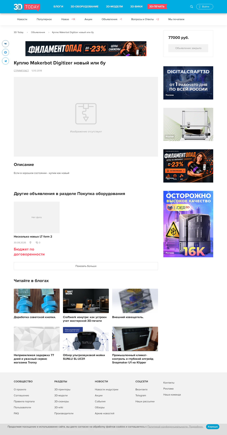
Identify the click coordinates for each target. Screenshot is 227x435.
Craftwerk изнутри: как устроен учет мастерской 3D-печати (85, 319)
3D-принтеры (62, 389)
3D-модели (61, 395)
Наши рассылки (145, 401)
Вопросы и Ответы (145, 19)
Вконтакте (141, 389)
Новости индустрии (106, 389)
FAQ (16, 413)
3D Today (18, 32)
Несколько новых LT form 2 (33, 237)
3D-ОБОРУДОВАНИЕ (85, 6)
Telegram (140, 395)
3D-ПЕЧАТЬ (157, 6)
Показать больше (86, 266)
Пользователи (22, 407)
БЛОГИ (58, 6)
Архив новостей (104, 413)
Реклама (32, 51)
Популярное (44, 19)
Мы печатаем (176, 19)
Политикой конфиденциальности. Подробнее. (175, 426)
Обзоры (100, 407)
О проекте (20, 389)
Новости (22, 19)
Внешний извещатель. (128, 317)
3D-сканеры (61, 401)
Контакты (168, 382)
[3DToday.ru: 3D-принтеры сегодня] (27, 8)
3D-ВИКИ (136, 6)
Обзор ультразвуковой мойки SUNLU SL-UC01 (84, 357)
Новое (68, 19)
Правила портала (24, 401)
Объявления (112, 19)
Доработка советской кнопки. (35, 317)
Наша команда (172, 394)
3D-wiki (58, 407)
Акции (88, 19)
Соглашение (21, 395)
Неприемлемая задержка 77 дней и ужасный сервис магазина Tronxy (34, 358)
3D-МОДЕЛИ (114, 6)
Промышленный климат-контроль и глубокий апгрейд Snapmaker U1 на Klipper (132, 358)
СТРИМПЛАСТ (21, 70)
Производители (63, 413)
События (100, 401)
